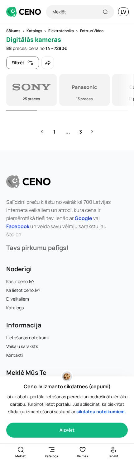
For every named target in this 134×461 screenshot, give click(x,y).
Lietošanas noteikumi (27, 338)
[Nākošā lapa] (92, 132)
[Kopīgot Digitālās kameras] (47, 62)
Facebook (17, 226)
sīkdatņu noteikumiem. (101, 411)
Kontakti (14, 355)
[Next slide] (125, 90)
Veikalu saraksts (22, 346)
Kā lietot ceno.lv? (23, 290)
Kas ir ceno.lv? (20, 281)
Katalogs (15, 308)
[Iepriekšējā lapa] (41, 132)
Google (83, 218)
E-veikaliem (17, 299)
